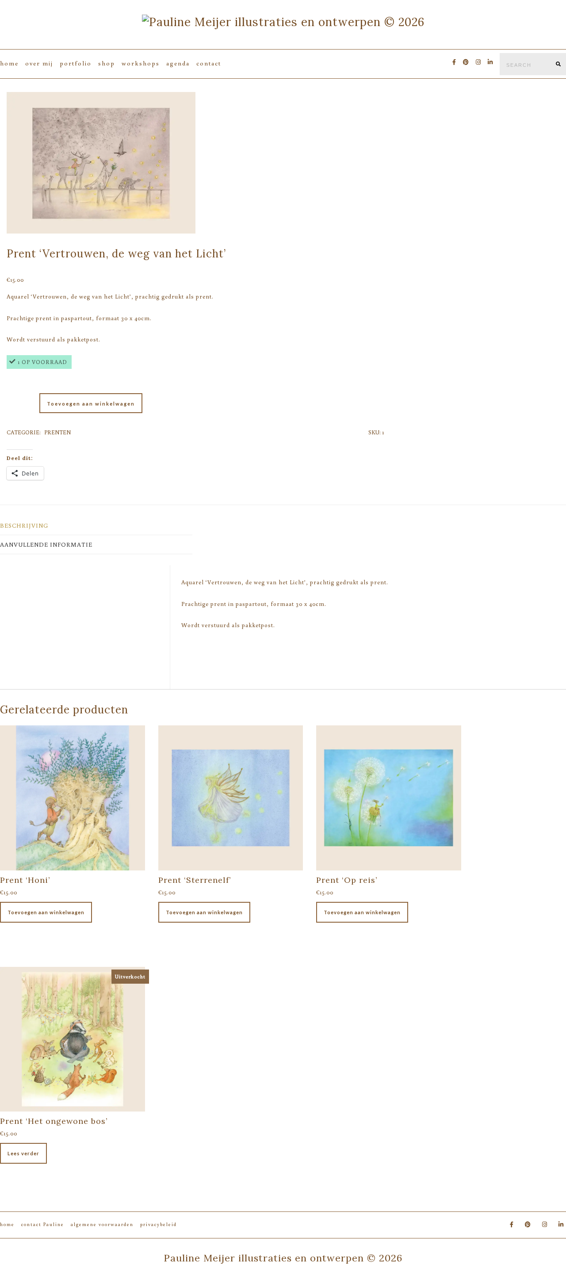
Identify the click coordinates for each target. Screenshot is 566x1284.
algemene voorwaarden (102, 1224)
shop (106, 63)
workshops (141, 63)
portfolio (76, 63)
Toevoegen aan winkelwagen (91, 403)
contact (208, 63)
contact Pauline (42, 1224)
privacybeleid (158, 1224)
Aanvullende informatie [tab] (46, 544)
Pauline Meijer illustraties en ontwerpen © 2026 (283, 1258)
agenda (178, 63)
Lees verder (23, 1153)
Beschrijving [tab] (24, 525)
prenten (57, 432)
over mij (39, 63)
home (9, 63)
